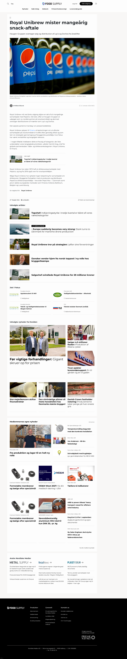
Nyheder (25, 9)
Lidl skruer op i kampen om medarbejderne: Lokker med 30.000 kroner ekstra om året (51, 581)
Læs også (27, 156)
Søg (12, 3)
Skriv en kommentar (87, 200)
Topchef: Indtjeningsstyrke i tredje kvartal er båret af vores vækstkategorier (40, 160)
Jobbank (45, 9)
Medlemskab (34, 614)
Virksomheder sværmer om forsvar (22, 579)
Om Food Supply (66, 621)
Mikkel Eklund (19, 105)
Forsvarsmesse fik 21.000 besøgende (22, 575)
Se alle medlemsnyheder (87, 548)
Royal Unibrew (26, 190)
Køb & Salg (35, 9)
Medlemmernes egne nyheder (24, 422)
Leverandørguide (76, 9)
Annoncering (34, 617)
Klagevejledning (50, 619)
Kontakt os (64, 614)
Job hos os (64, 617)
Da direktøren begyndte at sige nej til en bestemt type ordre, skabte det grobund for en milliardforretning (23, 569)
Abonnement (34, 611)
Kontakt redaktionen (67, 611)
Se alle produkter (35, 621)
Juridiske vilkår (49, 616)
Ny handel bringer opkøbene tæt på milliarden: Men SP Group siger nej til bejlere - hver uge (80, 581)
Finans (32, 130)
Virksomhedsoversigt (59, 9)
